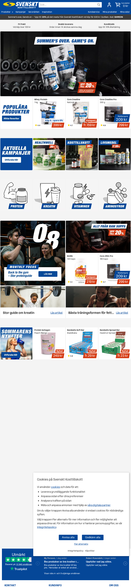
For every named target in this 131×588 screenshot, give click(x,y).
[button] (122, 5)
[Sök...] (98, 4)
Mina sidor (125, 11)
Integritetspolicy (46, 527)
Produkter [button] (6, 11)
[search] (70, 4)
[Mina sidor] (108, 5)
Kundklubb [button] (109, 26)
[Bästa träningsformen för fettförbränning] (98, 302)
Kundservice (94, 11)
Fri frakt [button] (22, 26)
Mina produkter (110, 11)
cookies (55, 487)
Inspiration (47, 11)
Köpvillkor (90, 550)
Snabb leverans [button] (65, 26)
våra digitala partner (99, 505)
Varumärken (33, 11)
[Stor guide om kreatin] (32, 302)
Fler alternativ (81, 544)
